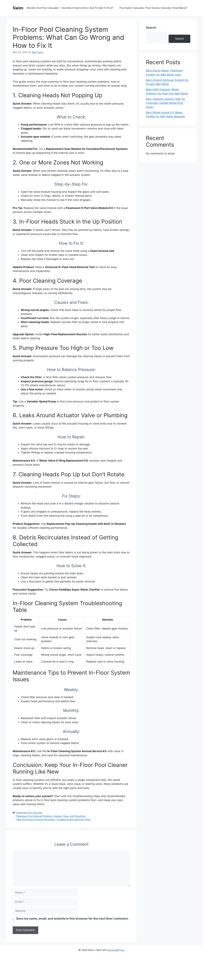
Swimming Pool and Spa (29, 812)
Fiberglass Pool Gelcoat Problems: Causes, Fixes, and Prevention (51, 816)
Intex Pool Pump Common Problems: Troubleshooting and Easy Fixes (53, 819)
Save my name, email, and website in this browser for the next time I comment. (72, 918)
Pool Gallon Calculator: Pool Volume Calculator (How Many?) (153, 7)
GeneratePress (116, 950)
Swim (18, 8)
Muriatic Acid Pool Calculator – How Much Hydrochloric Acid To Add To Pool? (70, 7)
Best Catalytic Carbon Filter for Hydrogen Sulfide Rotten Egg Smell (165, 103)
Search (151, 27)
